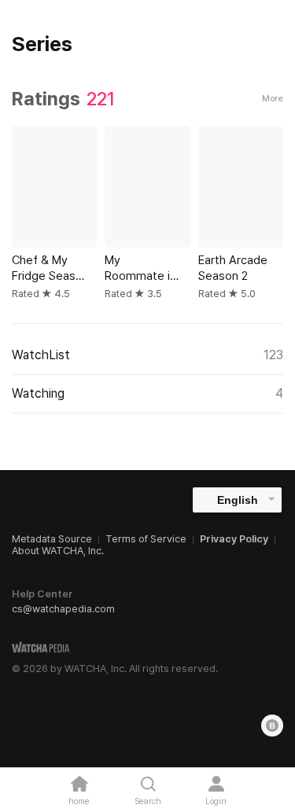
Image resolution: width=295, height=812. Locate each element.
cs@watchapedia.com (63, 609)
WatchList (147, 354)
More (272, 99)
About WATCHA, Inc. (58, 551)
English (237, 500)
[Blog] (272, 726)
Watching (147, 393)
